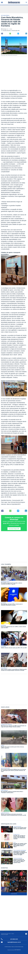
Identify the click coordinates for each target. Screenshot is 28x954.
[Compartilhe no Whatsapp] (10, 33)
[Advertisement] (14, 74)
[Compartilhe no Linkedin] (26, 33)
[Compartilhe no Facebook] (2, 33)
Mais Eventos (14, 893)
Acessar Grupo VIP (14, 528)
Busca (26, 2)
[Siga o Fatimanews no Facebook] (26, 934)
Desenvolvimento (11, 950)
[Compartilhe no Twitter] (18, 33)
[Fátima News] (14, 2)
